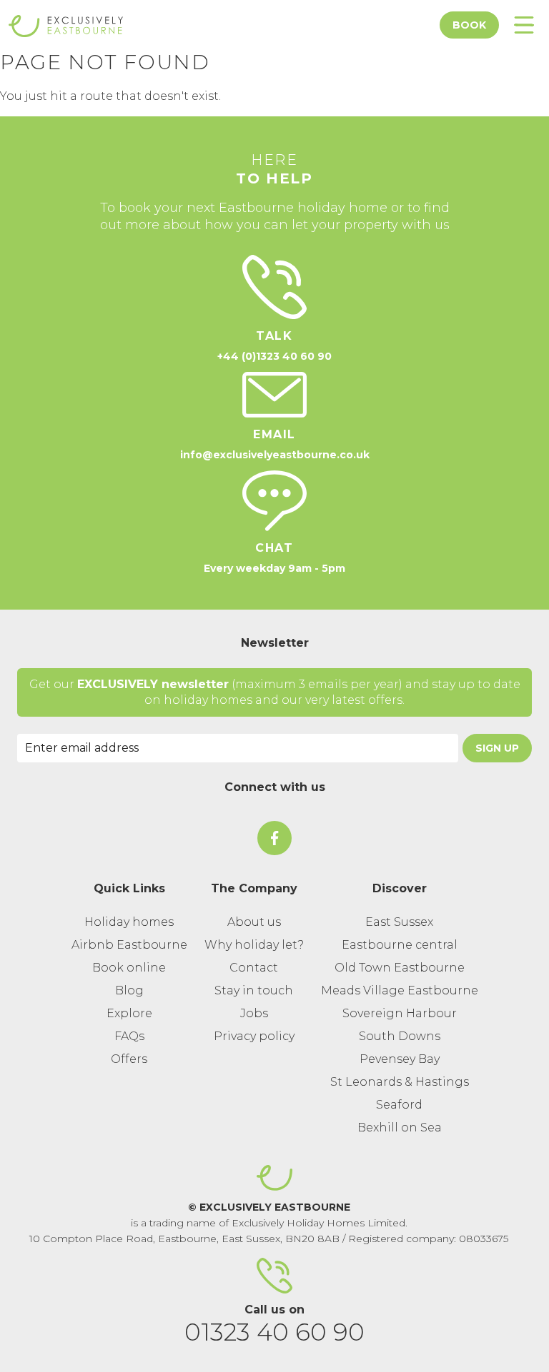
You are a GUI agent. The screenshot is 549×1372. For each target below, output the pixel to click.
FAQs (129, 1036)
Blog (129, 990)
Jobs (254, 1013)
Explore (129, 1013)
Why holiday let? (254, 945)
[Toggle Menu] (524, 25)
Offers (129, 1059)
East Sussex (399, 922)
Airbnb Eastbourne (129, 945)
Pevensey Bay (400, 1059)
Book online (129, 967)
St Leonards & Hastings (399, 1082)
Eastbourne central (400, 945)
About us (254, 922)
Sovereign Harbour (399, 1013)
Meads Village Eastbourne (399, 990)
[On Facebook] (274, 838)
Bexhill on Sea (399, 1127)
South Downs (399, 1036)
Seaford (399, 1104)
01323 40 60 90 (274, 1332)
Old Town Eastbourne (400, 967)
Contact (253, 967)
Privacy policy (254, 1036)
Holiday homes (129, 922)
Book (469, 25)
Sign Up (497, 748)
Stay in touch (253, 990)
